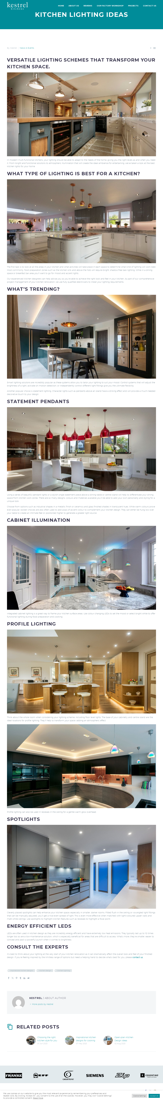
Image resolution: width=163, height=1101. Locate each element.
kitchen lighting (63, 970)
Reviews (88, 6)
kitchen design (45, 970)
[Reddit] (28, 978)
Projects (133, 6)
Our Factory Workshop (110, 6)
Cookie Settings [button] (139, 1096)
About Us (74, 6)
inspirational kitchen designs (21, 970)
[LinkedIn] (24, 978)
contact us (137, 957)
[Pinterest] (17, 978)
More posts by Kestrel (42, 1004)
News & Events (27, 48)
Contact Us (149, 6)
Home (61, 6)
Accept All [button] (154, 1096)
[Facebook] (9, 978)
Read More (38, 1098)
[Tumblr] (20, 978)
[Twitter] (13, 978)
